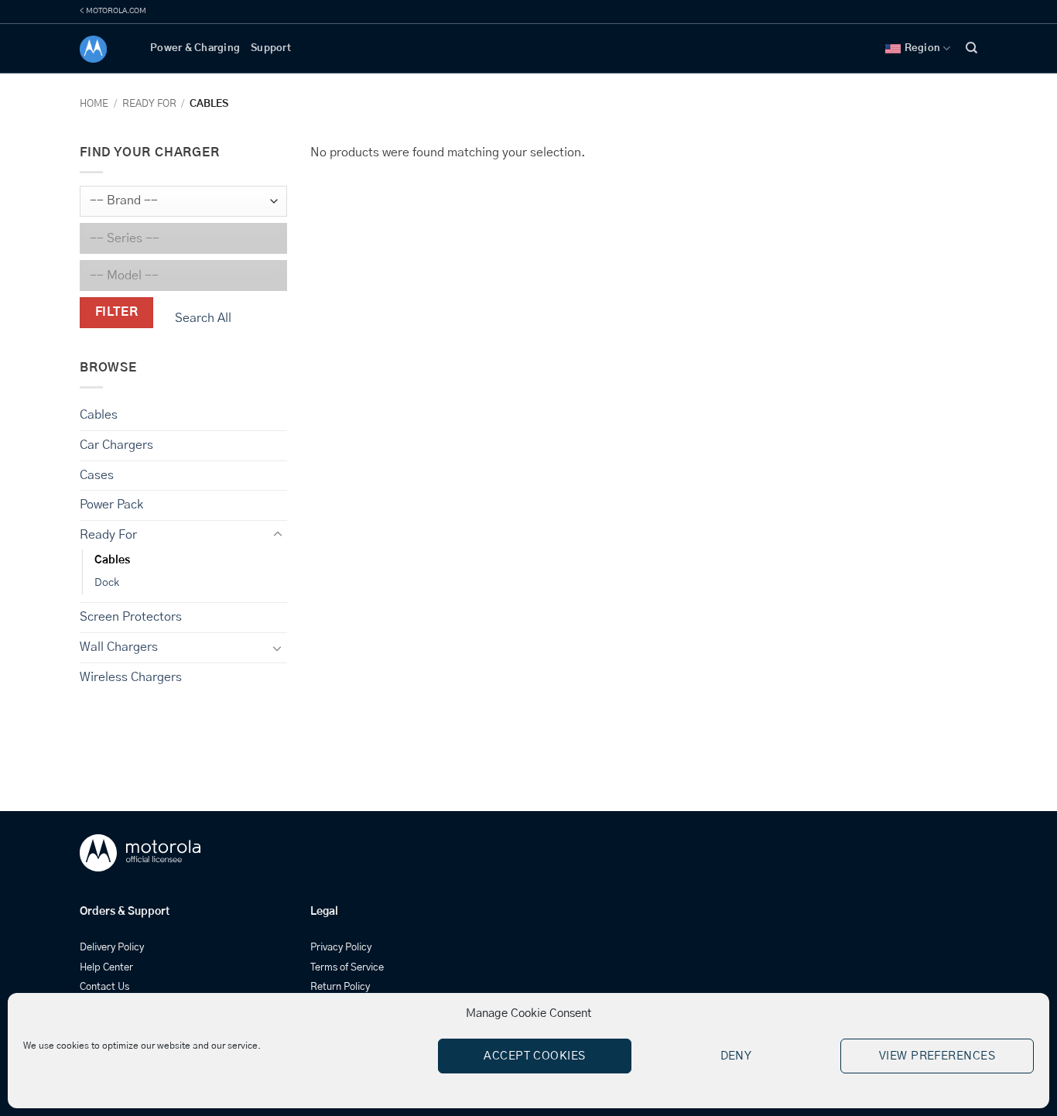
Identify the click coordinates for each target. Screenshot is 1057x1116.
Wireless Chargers (131, 677)
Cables (99, 415)
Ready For (149, 104)
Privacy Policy (340, 948)
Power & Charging (195, 48)
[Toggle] (278, 534)
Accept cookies (534, 1056)
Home (94, 104)
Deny (736, 1056)
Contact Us (104, 987)
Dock (106, 582)
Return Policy (340, 987)
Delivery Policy (112, 948)
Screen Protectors (131, 617)
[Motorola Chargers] (103, 49)
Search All (203, 318)
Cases (97, 475)
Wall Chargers (119, 647)
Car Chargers (116, 445)
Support (271, 48)
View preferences (937, 1056)
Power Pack (111, 504)
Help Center (106, 968)
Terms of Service (347, 968)
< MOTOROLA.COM (113, 11)
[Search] (971, 48)
